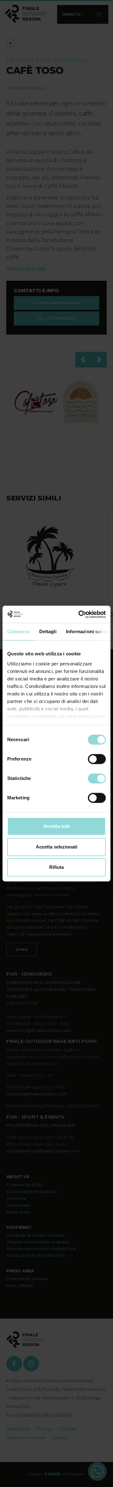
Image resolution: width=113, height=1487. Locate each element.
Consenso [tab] (18, 631)
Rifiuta (56, 867)
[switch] (97, 759)
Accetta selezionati (56, 846)
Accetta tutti (56, 826)
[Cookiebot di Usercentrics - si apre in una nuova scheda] (80, 614)
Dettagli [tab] (47, 631)
